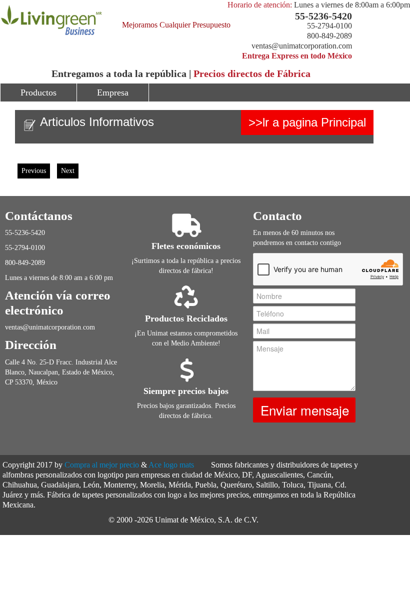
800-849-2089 (329, 36)
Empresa (112, 93)
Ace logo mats (171, 464)
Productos (38, 93)
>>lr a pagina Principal (307, 122)
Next (67, 170)
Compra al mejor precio (101, 464)
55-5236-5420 (323, 16)
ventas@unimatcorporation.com (302, 46)
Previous (34, 170)
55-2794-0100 (329, 26)
